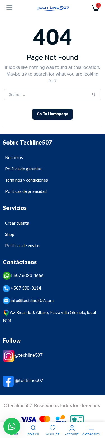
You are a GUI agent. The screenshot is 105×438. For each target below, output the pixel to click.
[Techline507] (52, 8)
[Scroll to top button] (96, 415)
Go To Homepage (53, 114)
